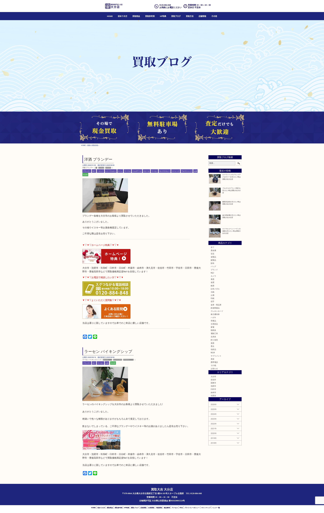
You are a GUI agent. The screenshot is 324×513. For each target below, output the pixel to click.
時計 (212, 272)
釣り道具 (214, 339)
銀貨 (212, 285)
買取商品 (136, 16)
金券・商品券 (216, 304)
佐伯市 (213, 379)
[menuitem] (110, 16)
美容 (212, 359)
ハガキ (213, 317)
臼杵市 (213, 389)
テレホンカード (217, 311)
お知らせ (214, 368)
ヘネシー (100, 171)
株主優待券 (215, 314)
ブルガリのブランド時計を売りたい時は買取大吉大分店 (231, 190)
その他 (213, 365)
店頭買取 (143, 507)
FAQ (181, 507)
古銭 (212, 292)
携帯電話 (214, 362)
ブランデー (87, 171)
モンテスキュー (164, 171)
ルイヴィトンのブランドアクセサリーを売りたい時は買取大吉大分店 (231, 176)
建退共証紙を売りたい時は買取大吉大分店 (231, 202)
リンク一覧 (216, 507)
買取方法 (190, 16)
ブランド (214, 269)
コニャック (175, 171)
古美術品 (214, 324)
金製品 (213, 256)
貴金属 (213, 250)
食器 (212, 279)
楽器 (212, 343)
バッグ (213, 266)
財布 (212, 263)
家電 (212, 327)
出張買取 (151, 507)
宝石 (212, 253)
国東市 (213, 382)
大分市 (85, 174)
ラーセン (154, 171)
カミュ (120, 171)
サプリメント (216, 355)
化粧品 (213, 349)
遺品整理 (167, 507)
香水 (212, 346)
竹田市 (213, 395)
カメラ (213, 276)
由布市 (213, 392)
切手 (212, 301)
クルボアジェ (136, 171)
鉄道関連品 (215, 308)
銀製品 (213, 260)
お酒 (195, 171)
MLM (213, 352)
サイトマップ (205, 507)
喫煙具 (213, 330)
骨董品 (213, 320)
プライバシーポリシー (192, 507)
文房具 (213, 336)
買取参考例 (150, 16)
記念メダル (215, 288)
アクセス (175, 507)
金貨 (212, 282)
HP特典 (163, 16)
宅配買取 (159, 507)
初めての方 (122, 16)
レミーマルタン (110, 171)
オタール (146, 171)
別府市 (213, 386)
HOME (110, 16)
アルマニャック (186, 171)
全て (94, 171)
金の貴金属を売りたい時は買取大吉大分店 (231, 216)
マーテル (127, 171)
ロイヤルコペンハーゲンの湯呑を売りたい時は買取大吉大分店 (231, 230)
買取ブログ (176, 16)
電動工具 (214, 333)
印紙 (212, 298)
